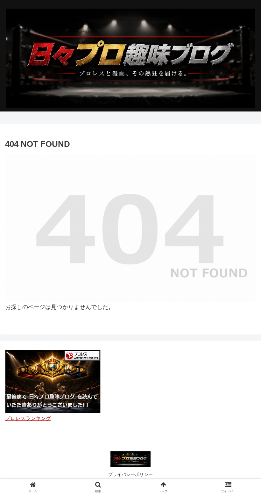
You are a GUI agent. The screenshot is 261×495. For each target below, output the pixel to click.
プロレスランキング (28, 418)
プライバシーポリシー (130, 474)
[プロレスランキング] (53, 381)
